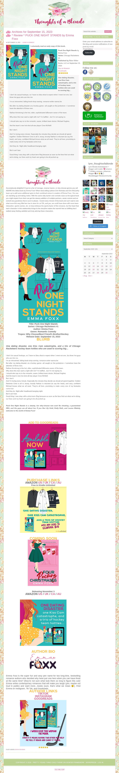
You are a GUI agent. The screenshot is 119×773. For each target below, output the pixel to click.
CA (53, 482)
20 (93, 269)
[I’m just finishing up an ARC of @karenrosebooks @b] (94, 214)
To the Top (59, 769)
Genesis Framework (75, 762)
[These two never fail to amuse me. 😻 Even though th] (109, 206)
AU (59, 482)
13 (93, 266)
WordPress (91, 762)
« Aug (85, 276)
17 (111, 266)
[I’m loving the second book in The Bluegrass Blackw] (101, 206)
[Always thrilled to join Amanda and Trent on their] (109, 183)
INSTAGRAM (43, 696)
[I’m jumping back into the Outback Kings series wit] (109, 191)
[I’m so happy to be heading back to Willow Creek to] (94, 198)
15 (102, 266)
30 (106, 273)
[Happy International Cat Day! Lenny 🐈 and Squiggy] (109, 198)
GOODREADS (43, 698)
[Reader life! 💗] (101, 183)
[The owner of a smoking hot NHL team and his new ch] (94, 183)
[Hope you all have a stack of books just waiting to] (94, 206)
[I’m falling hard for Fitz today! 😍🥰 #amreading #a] (101, 191)
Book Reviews (20, 749)
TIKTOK (43, 693)
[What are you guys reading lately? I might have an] (86, 198)
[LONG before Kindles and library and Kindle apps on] (86, 191)
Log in (100, 762)
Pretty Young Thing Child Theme (48, 762)
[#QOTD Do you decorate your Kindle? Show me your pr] (94, 191)
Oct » (90, 276)
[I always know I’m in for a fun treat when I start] (101, 214)
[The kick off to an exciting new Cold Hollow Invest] (86, 206)
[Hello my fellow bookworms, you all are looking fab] (86, 214)
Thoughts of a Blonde (59, 14)
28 (98, 273)
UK (46, 482)
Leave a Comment (28, 42)
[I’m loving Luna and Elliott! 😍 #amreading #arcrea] (86, 183)
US (40, 482)
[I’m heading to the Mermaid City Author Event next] (101, 198)
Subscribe (89, 53)
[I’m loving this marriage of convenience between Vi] (109, 214)
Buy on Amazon (64, 68)
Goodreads (62, 71)
